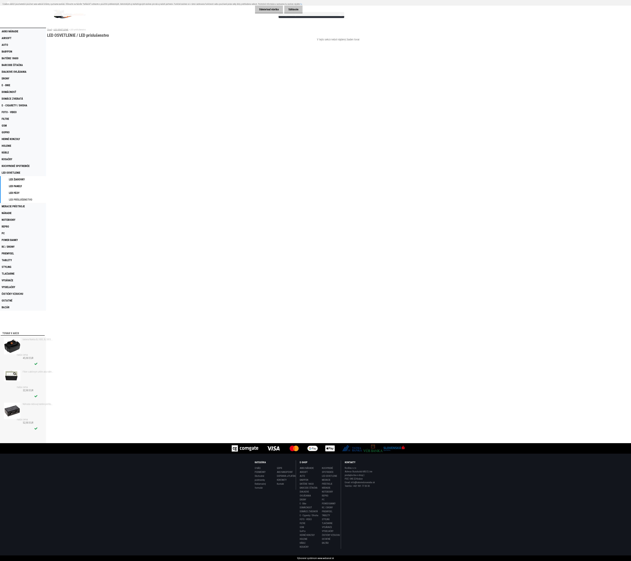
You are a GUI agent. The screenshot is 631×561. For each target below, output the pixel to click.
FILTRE (302, 523)
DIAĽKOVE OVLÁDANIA (305, 493)
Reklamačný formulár (260, 486)
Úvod (49, 29)
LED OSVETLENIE (61, 29)
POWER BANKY (329, 503)
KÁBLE (303, 543)
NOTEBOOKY (327, 491)
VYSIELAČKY (327, 531)
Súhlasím (293, 9)
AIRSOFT (304, 472)
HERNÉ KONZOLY (307, 535)
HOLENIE (303, 539)
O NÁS (258, 468)
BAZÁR (325, 543)
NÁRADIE (326, 487)
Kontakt (280, 484)
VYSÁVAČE (327, 527)
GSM (302, 527)
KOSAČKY (304, 547)
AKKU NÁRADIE (307, 468)
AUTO (302, 476)
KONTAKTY (282, 480)
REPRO (325, 495)
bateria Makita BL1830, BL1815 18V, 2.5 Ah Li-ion (38, 339)
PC (323, 499)
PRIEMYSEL (327, 511)
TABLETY (326, 515)
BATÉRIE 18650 (307, 484)
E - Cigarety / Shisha (309, 515)
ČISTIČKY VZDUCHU (331, 535)
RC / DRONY (327, 507)
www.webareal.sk (325, 558)
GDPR (279, 468)
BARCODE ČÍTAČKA (308, 487)
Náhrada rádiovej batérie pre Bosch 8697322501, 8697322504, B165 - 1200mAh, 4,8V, (38, 404)
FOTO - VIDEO (306, 519)
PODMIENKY (260, 472)
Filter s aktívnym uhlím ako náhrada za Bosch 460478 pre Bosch (38, 371)
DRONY (303, 499)
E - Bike (303, 503)
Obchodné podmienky (260, 478)
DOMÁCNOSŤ (306, 507)
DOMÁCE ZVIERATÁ (309, 511)
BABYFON (304, 480)
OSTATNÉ (326, 539)
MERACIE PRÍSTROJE (327, 482)
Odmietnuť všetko (269, 9)
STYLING (326, 519)
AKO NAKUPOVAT (285, 472)
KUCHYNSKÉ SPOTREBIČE (328, 470)
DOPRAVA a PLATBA (286, 476)
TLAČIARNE (327, 523)
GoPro (303, 531)
